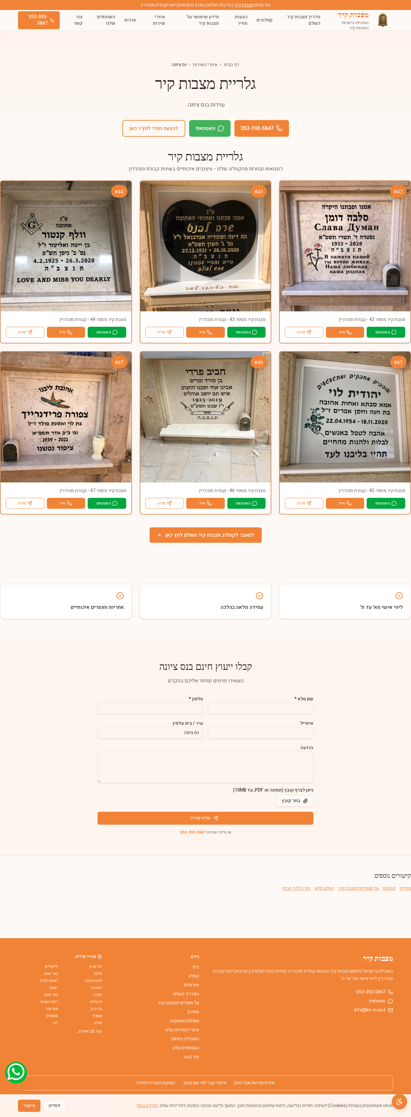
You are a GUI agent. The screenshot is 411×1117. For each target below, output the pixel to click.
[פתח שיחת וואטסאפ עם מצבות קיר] (16, 1073)
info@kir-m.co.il (369, 1010)
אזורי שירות (159, 20)
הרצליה (96, 1002)
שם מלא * (303, 699)
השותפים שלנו (106, 20)
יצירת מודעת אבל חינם (254, 1083)
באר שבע (51, 973)
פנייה (301, 332)
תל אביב (95, 966)
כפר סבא (51, 995)
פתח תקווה (93, 980)
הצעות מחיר (241, 20)
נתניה (97, 995)
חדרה (98, 1023)
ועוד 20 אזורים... (89, 1031)
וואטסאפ (205, 128)
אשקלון (52, 1016)
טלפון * (196, 699)
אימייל (306, 723)
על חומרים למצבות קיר (358, 888)
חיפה (98, 973)
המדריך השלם (186, 994)
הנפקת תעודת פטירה (155, 1083)
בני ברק (96, 1009)
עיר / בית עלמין (188, 723)
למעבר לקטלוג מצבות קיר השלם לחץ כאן (209, 535)
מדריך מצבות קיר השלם (303, 20)
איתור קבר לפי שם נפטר (204, 1083)
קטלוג (193, 976)
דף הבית (231, 64)
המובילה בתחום (185, 1038)
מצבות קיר (244, 5)
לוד (55, 1023)
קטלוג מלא (324, 888)
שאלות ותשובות (184, 1020)
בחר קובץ (291, 800)
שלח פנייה (200, 818)
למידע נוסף (147, 1105)
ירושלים (51, 966)
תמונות (389, 888)
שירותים (191, 985)
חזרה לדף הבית (296, 888)
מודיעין (52, 1009)
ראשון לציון (49, 980)
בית (196, 967)
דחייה (54, 1105)
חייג (342, 332)
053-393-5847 (38, 20)
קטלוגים (265, 20)
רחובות (96, 988)
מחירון (405, 888)
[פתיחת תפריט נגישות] (399, 1101)
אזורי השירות (205, 64)
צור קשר (78, 20)
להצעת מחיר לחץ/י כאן (153, 128)
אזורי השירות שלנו (182, 1029)
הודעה (306, 747)
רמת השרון (49, 1002)
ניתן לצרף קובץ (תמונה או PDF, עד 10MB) (273, 790)
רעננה (53, 988)
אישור (29, 1105)
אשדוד (97, 1016)
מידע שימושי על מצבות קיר (203, 20)
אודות (130, 20)
